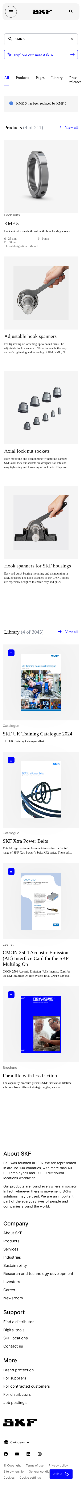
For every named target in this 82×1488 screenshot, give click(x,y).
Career (9, 1290)
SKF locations (15, 1338)
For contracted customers (26, 1386)
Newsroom (13, 1298)
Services (10, 1249)
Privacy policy (58, 1465)
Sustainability (15, 1265)
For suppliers (14, 1378)
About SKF (12, 1233)
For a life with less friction (30, 1075)
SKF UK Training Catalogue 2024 (37, 733)
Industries (12, 1257)
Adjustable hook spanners (30, 336)
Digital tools (13, 1330)
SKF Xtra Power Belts (25, 841)
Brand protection (18, 1370)
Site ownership (14, 1471)
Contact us (13, 1346)
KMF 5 (11, 223)
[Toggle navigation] (11, 11)
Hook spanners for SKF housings (37, 565)
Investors (11, 1282)
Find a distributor (18, 1322)
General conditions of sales (47, 1471)
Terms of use (35, 1465)
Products (11, 1241)
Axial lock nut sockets (27, 451)
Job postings (14, 1402)
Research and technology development (38, 1273)
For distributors (17, 1394)
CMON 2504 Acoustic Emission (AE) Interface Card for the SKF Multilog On (36, 958)
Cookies (9, 1477)
